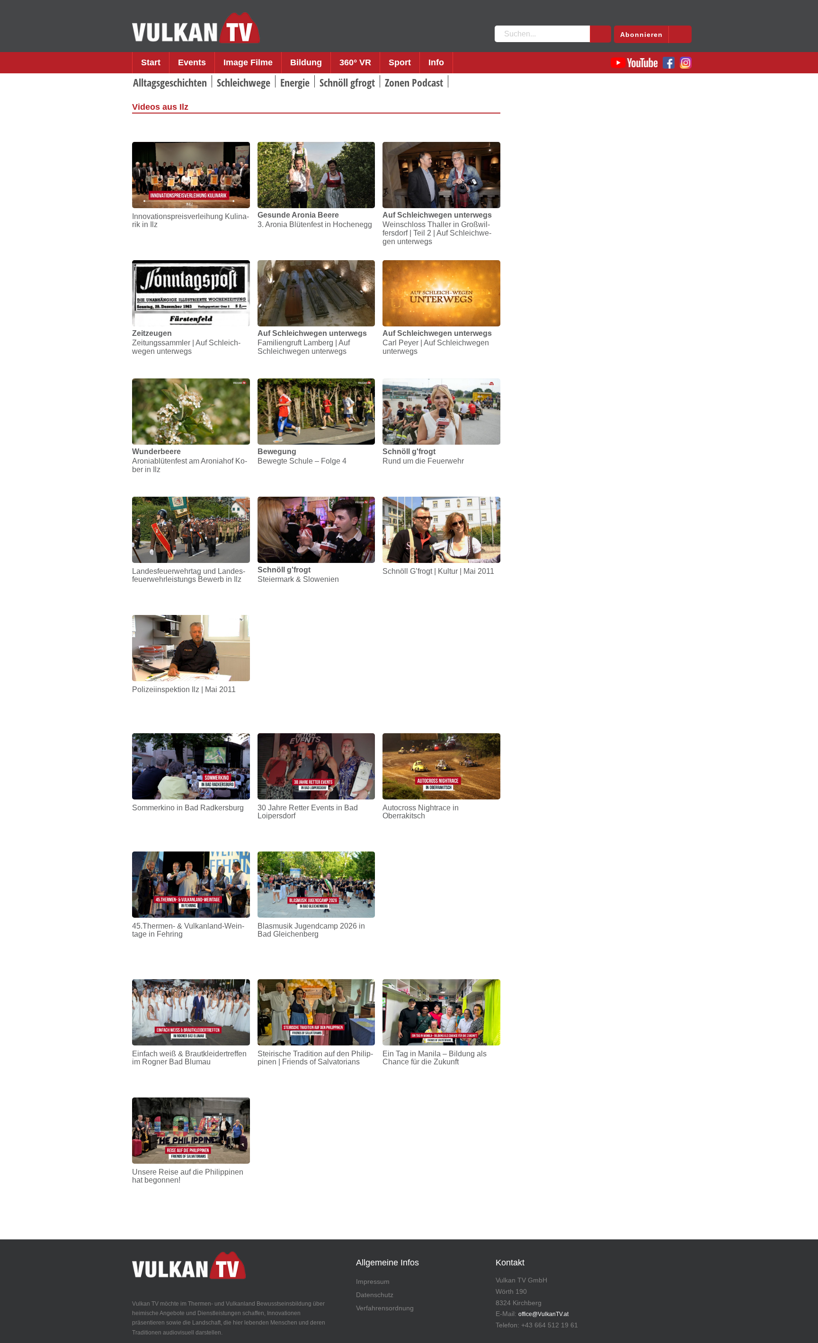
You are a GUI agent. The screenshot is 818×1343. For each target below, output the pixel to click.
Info (436, 62)
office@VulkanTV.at (543, 1314)
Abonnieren (641, 34)
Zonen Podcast (414, 82)
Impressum (373, 1281)
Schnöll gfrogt (347, 82)
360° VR (355, 62)
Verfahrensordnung (385, 1308)
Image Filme (248, 62)
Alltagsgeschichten (170, 82)
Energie (295, 82)
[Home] (196, 27)
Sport (400, 62)
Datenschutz (374, 1295)
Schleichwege (243, 82)
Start (150, 62)
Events (192, 62)
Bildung (306, 62)
